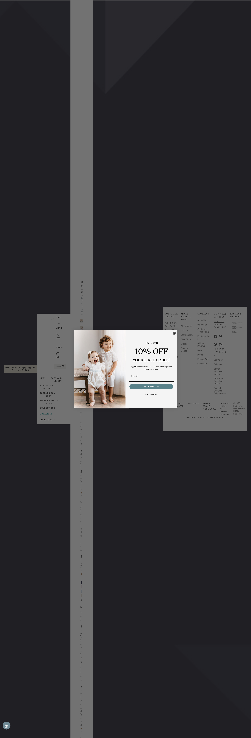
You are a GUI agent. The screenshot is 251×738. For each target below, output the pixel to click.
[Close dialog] (174, 333)
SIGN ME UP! (151, 386)
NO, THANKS (151, 394)
